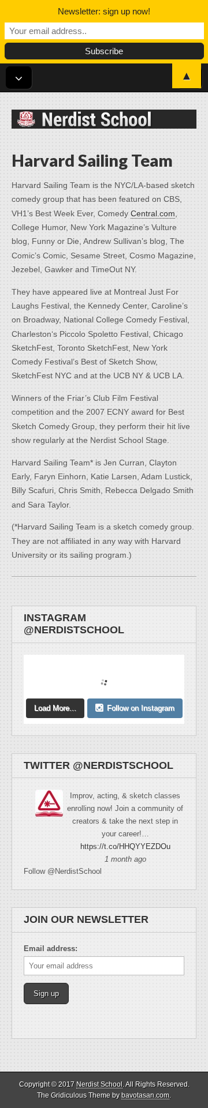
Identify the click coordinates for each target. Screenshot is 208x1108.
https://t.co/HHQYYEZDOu (125, 846)
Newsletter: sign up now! (104, 11)
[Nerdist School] (104, 110)
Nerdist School (99, 1084)
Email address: (50, 948)
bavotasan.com (145, 1095)
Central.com (153, 213)
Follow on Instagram (140, 708)
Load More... (55, 708)
